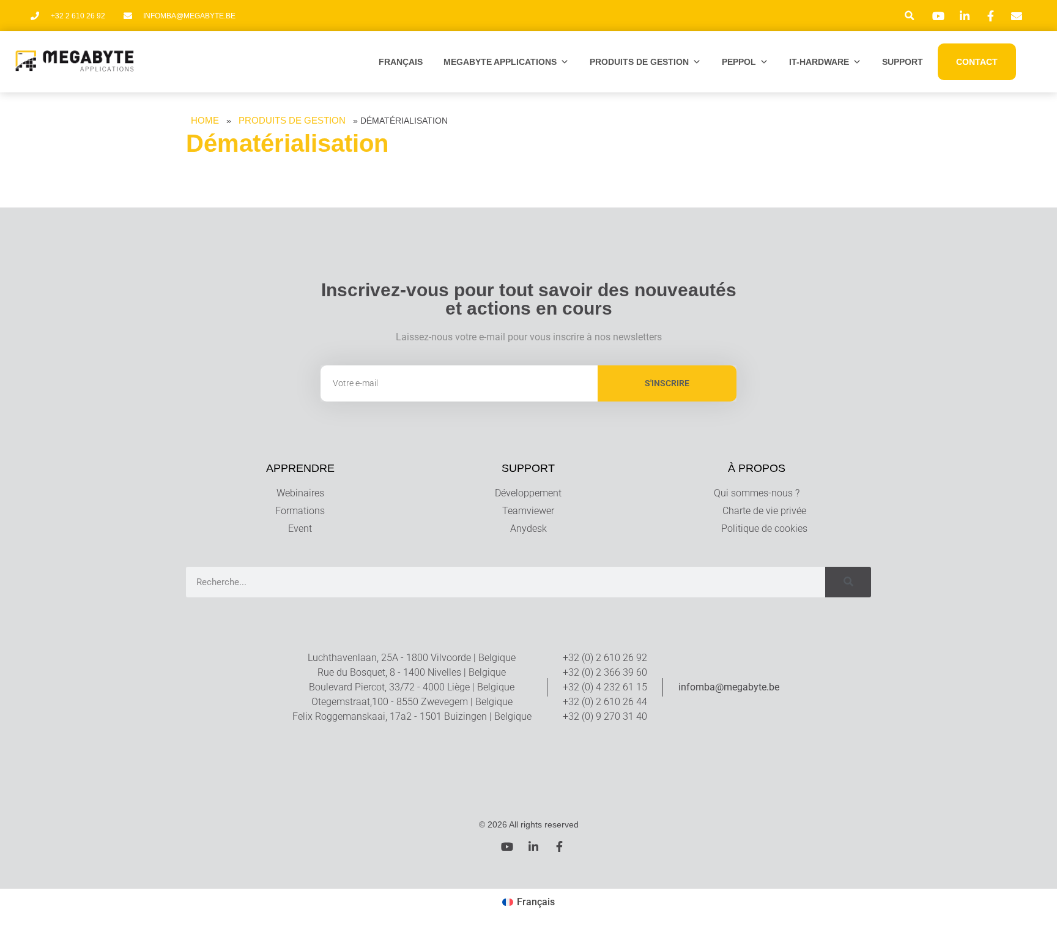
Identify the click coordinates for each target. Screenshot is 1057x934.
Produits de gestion (639, 62)
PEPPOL (739, 62)
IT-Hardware (819, 62)
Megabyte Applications (500, 62)
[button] (909, 15)
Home (205, 120)
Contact (977, 62)
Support (902, 62)
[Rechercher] (848, 582)
